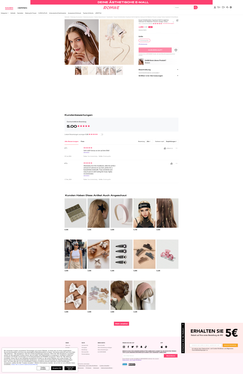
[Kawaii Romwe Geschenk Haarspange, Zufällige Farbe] (99, 254)
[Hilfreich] (165, 148)
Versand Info (85, 345)
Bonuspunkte (85, 352)
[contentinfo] (66, 230)
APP (161, 343)
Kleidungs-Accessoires (76, 17)
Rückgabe (84, 347)
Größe (141, 36)
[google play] (166, 346)
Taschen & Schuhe (88, 13)
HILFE (83, 343)
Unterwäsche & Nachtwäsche (57, 13)
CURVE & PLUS (42, 13)
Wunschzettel (101, 345)
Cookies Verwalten (104, 365)
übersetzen (86, 152)
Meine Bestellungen (103, 349)
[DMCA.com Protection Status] (131, 364)
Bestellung (84, 349)
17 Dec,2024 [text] (68, 179)
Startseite (67, 17)
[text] (100, 148)
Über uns (67, 345)
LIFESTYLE (98, 13)
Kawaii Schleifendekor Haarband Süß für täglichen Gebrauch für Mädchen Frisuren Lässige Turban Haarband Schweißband (154, 20)
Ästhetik (13, 13)
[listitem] (76, 218)
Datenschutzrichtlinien (106, 368)
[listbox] (215, 7)
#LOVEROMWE (102, 352)
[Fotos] (99, 42)
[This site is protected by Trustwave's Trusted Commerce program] (124, 364)
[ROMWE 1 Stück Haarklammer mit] (167, 254)
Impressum (96, 368)
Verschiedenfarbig (90, 156)
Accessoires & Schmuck (74, 13)
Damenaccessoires (88, 17)
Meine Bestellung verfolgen (105, 347)
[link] (121, 2)
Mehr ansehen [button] (121, 324)
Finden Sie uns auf (128, 343)
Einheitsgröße (105, 156)
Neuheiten (20, 13)
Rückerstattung (85, 354)
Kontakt (67, 347)
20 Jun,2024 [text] (68, 156)
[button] (175, 50)
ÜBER (67, 343)
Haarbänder (110, 17)
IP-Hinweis (88, 368)
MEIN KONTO (101, 343)
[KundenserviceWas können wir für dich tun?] (227, 7)
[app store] (161, 346)
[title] (121, 195)
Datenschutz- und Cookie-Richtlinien (131, 360)
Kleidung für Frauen (30, 13)
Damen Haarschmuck (100, 17)
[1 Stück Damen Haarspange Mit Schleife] (121, 295)
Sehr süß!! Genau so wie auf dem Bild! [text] (96, 150)
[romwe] (111, 7)
